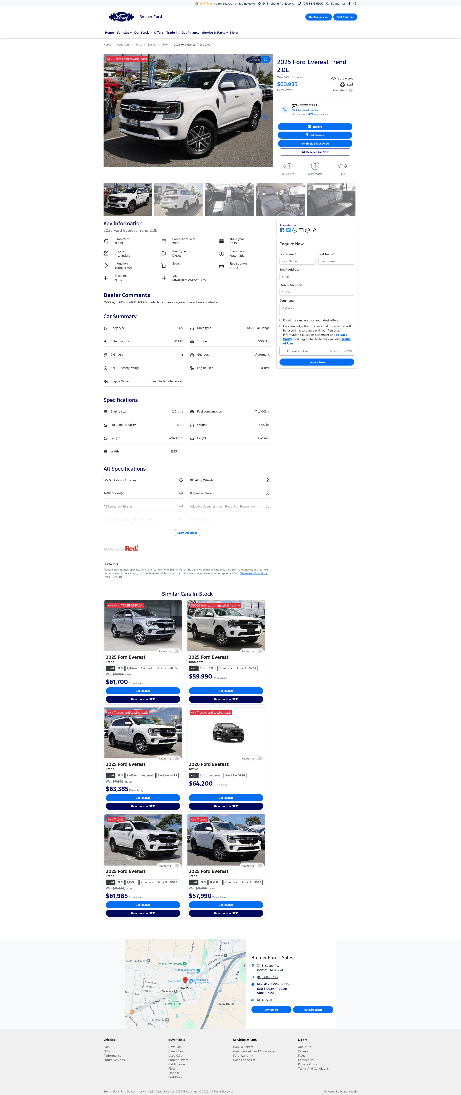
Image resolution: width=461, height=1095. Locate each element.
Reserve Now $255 (143, 699)
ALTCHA (348, 351)
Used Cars (123, 44)
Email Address (290, 270)
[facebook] (282, 230)
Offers (159, 33)
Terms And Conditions (313, 1069)
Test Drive (175, 1077)
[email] (301, 230)
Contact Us (271, 1009)
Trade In (172, 33)
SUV (165, 44)
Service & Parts (213, 33)
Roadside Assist (244, 1060)
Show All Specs (187, 532)
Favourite (338, 90)
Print (350, 84)
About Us (304, 1047)
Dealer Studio (348, 1091)
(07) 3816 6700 (313, 4)
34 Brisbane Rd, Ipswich (279, 4)
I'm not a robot (297, 351)
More (234, 33)
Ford (138, 44)
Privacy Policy (307, 1064)
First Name (287, 254)
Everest (151, 44)
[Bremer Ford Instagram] (355, 3)
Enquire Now (317, 362)
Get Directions (313, 1009)
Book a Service (243, 1047)
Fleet (171, 1069)
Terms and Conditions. (254, 573)
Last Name (326, 254)
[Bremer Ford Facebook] (350, 3)
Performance (112, 1056)
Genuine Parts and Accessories (254, 1051)
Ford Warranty (243, 1056)
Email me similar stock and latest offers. (311, 320)
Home (109, 33)
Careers (303, 1051)
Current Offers (178, 1060)
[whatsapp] (294, 230)
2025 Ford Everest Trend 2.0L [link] (192, 44)
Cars (106, 1047)
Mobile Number (291, 285)
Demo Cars (175, 1051)
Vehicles (123, 33)
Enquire (317, 126)
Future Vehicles (114, 1060)
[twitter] (288, 230)
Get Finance (190, 33)
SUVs (107, 1051)
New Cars (175, 1047)
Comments (287, 301)
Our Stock (141, 33)
